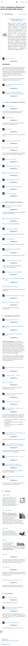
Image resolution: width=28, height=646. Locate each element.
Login (26, 2)
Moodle (9, 644)
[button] (17, 2)
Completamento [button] (13, 61)
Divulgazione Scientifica (12, 316)
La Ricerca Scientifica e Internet (15, 102)
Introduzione (9, 14)
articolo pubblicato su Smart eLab (9, 355)
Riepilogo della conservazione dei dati (10, 640)
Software (8, 491)
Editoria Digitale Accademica (14, 202)
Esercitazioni (9, 593)
